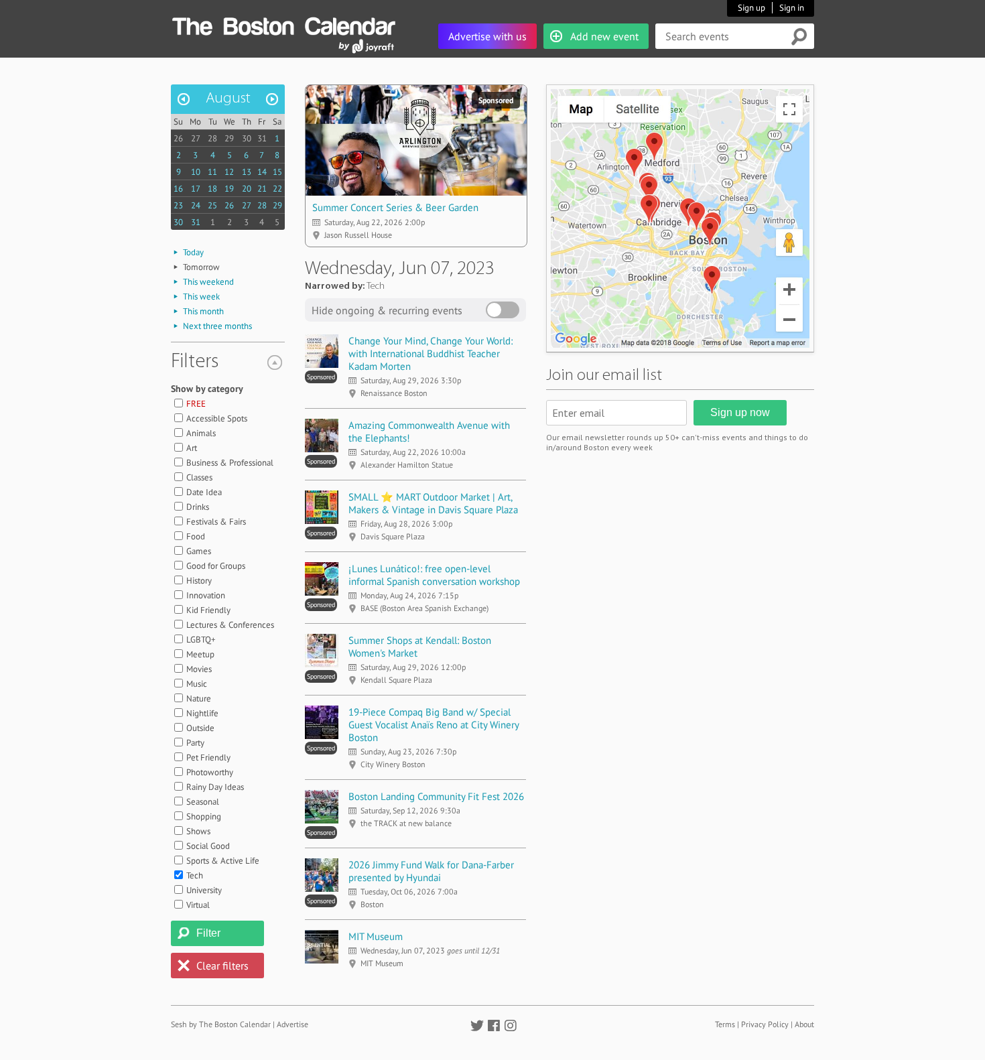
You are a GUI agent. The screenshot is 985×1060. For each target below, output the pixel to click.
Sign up (751, 7)
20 (246, 188)
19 (229, 188)
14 (262, 172)
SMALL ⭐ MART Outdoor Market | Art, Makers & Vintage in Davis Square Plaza (433, 503)
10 (195, 172)
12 (229, 172)
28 (212, 138)
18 (212, 188)
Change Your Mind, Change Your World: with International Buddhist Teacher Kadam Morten (430, 353)
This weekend (208, 281)
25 (212, 205)
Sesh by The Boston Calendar (221, 1024)
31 (262, 138)
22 (277, 188)
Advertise (292, 1024)
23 (178, 205)
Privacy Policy (765, 1024)
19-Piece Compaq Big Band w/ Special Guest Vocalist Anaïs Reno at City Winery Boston (433, 725)
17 (195, 188)
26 (178, 138)
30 (246, 138)
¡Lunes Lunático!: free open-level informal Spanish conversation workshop (434, 575)
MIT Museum (375, 936)
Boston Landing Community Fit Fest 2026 (436, 796)
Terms (725, 1024)
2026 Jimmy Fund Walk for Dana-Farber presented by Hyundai (431, 871)
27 (195, 138)
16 (178, 188)
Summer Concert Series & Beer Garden (395, 207)
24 (195, 205)
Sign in (791, 7)
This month (203, 311)
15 (277, 172)
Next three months (217, 326)
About (804, 1024)
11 (212, 172)
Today (193, 252)
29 (229, 138)
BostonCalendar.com (283, 24)
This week (201, 296)
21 (262, 188)
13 (246, 172)
